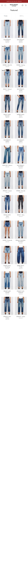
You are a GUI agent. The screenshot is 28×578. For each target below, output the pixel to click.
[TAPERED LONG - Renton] (21, 104)
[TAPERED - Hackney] (21, 54)
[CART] (25, 5)
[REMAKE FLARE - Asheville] (7, 280)
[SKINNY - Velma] (21, 204)
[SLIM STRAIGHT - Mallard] (21, 129)
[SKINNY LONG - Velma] (7, 204)
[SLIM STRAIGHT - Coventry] (7, 29)
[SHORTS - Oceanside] (7, 230)
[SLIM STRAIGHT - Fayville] (21, 78)
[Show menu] (2, 5)
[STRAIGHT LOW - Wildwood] (21, 280)
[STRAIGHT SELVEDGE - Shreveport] (21, 230)
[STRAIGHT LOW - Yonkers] (7, 306)
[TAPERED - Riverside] (21, 180)
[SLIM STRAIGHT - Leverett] (21, 29)
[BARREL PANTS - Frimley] (21, 255)
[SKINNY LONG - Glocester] (7, 104)
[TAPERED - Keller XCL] (7, 54)
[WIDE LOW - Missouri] (7, 155)
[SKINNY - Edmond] (7, 78)
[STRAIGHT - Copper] (7, 180)
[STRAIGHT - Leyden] (21, 306)
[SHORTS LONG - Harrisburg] (7, 255)
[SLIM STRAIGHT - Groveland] (21, 155)
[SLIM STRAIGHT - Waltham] (7, 129)
